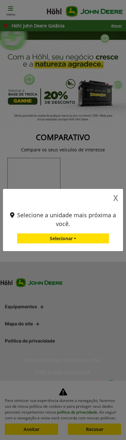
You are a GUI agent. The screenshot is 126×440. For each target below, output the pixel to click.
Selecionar (61, 238)
